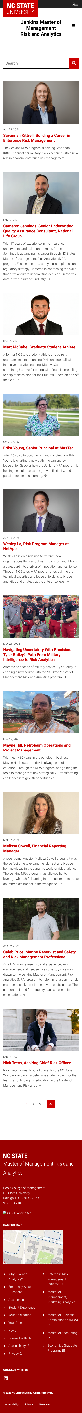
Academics (16, 1300)
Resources (45, 1404)
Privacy (29, 1404)
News (12, 1330)
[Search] (74, 63)
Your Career (16, 1323)
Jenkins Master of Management (41, 28)
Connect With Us (20, 1338)
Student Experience (21, 1307)
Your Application (19, 1315)
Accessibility (12, 1404)
